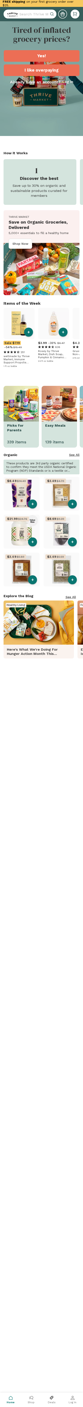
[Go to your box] (75, 14)
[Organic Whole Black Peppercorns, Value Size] (62, 532)
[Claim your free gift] (62, 14)
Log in (67, 82)
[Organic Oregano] (62, 569)
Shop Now (20, 243)
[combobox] (30, 14)
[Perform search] (11, 14)
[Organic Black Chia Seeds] (22, 494)
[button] (75, 14)
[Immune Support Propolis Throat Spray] (19, 323)
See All (74, 455)
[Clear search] (52, 14)
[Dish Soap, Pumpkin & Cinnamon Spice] (53, 323)
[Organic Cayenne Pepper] (22, 569)
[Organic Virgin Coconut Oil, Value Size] (22, 532)
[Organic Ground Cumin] (62, 494)
